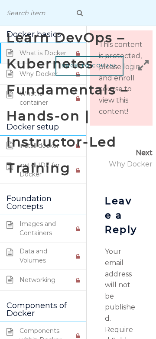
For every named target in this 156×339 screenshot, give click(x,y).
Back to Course (89, 66)
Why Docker (131, 164)
